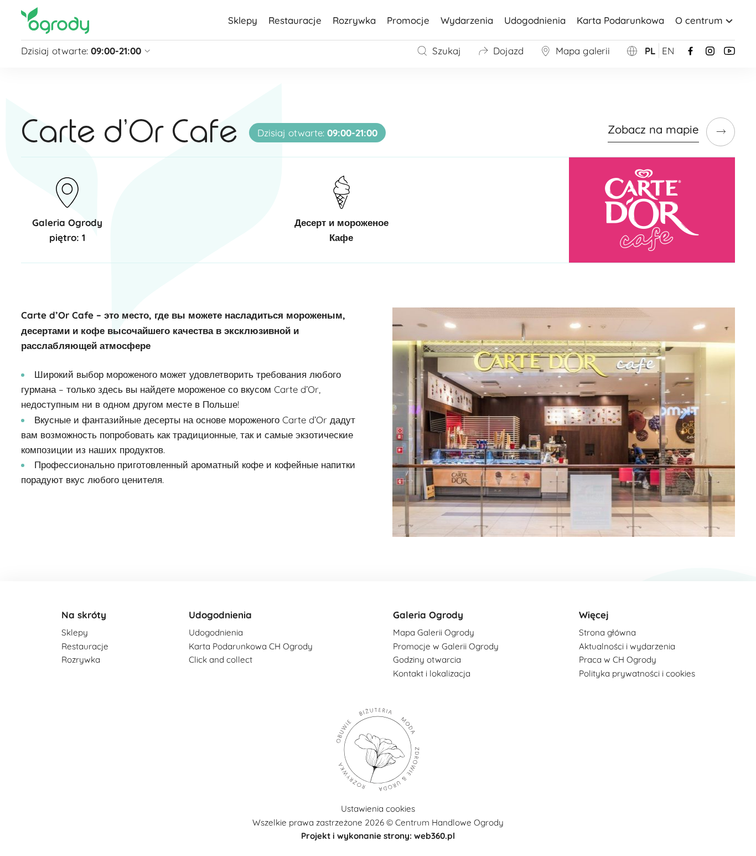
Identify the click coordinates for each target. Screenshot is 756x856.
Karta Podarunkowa (620, 20)
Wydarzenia (467, 20)
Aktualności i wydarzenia (627, 646)
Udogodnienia (535, 20)
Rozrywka (354, 20)
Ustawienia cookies (378, 808)
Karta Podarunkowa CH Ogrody (251, 646)
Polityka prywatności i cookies (637, 673)
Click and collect (220, 659)
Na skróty (83, 615)
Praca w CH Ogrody (617, 659)
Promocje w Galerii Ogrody (446, 646)
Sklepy (242, 20)
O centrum (699, 20)
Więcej (594, 615)
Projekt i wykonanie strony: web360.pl (378, 836)
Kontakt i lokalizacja (431, 673)
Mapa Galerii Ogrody (433, 632)
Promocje (408, 20)
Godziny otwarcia (427, 659)
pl (650, 51)
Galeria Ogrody (428, 615)
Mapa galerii (583, 51)
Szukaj (446, 51)
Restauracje (295, 20)
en (668, 51)
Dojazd (508, 51)
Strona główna (607, 632)
